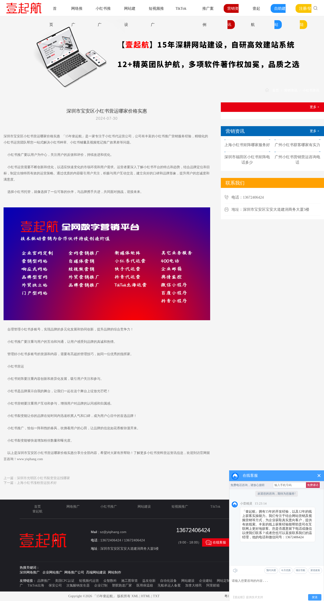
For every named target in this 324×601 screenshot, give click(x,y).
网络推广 (73, 506)
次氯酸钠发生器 (78, 585)
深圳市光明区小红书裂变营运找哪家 (43, 478)
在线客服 (216, 542)
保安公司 (55, 585)
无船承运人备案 (169, 585)
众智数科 (110, 580)
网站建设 (144, 506)
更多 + (314, 107)
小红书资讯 (311, 90)
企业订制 (100, 585)
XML (135, 596)
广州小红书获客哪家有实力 (297, 145)
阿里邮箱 (213, 585)
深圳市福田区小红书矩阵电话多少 (247, 159)
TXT (156, 596)
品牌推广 (44, 580)
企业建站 (205, 580)
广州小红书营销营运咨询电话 (297, 159)
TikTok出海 (36, 585)
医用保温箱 (144, 585)
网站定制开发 (227, 580)
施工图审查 (129, 580)
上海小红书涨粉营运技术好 (37, 483)
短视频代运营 (89, 580)
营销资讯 (290, 90)
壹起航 (37, 511)
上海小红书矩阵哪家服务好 (247, 145)
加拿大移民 (193, 585)
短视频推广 (179, 506)
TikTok (181, 8)
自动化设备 (168, 580)
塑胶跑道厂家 (122, 585)
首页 (275, 90)
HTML (145, 596)
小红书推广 (108, 506)
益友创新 (149, 580)
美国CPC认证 (64, 580)
